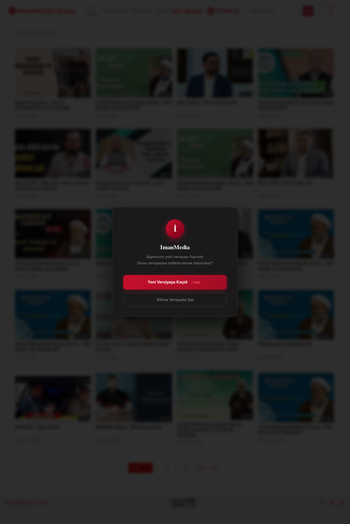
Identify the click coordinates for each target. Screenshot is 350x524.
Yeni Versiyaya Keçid (174, 282)
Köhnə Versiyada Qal (175, 299)
